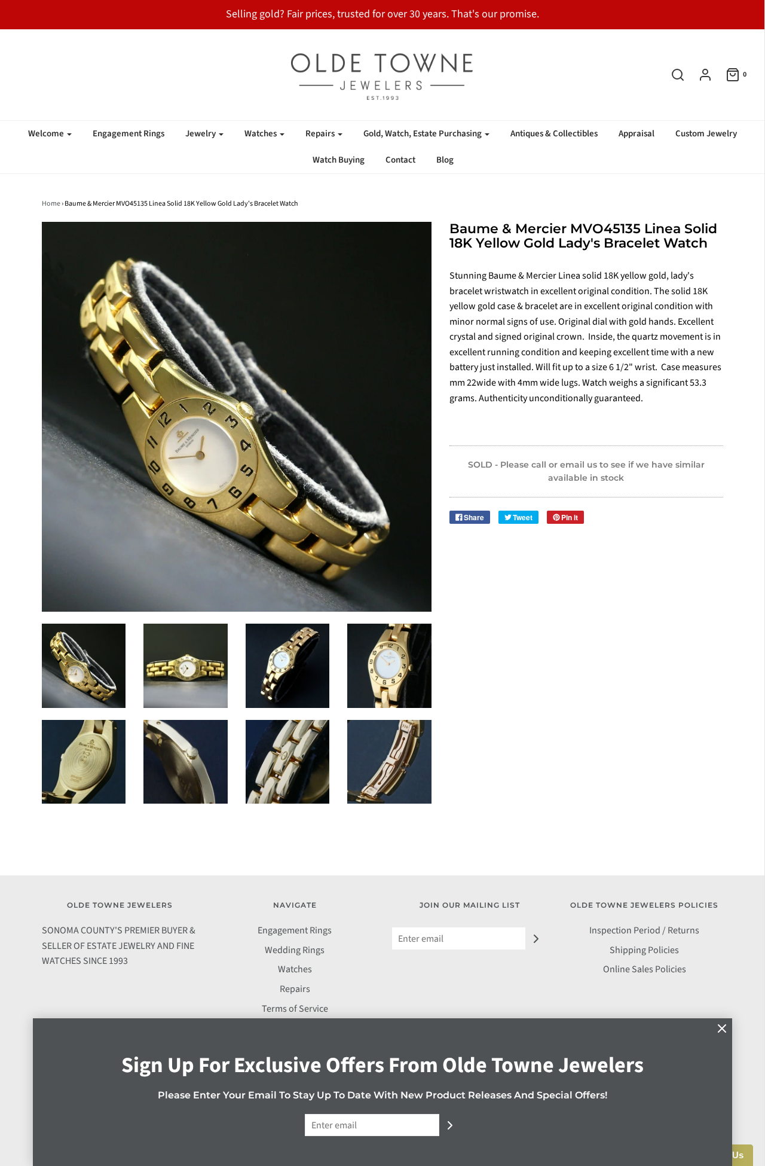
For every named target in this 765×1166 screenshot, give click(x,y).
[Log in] (699, 75)
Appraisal (636, 133)
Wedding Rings (295, 950)
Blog (445, 160)
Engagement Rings (128, 133)
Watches (295, 969)
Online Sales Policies (644, 969)
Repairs (295, 989)
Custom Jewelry (706, 133)
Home (51, 204)
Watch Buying (339, 160)
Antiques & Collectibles (554, 133)
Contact (400, 160)
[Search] (672, 75)
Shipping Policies (644, 950)
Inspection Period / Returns (644, 930)
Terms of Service (295, 1008)
